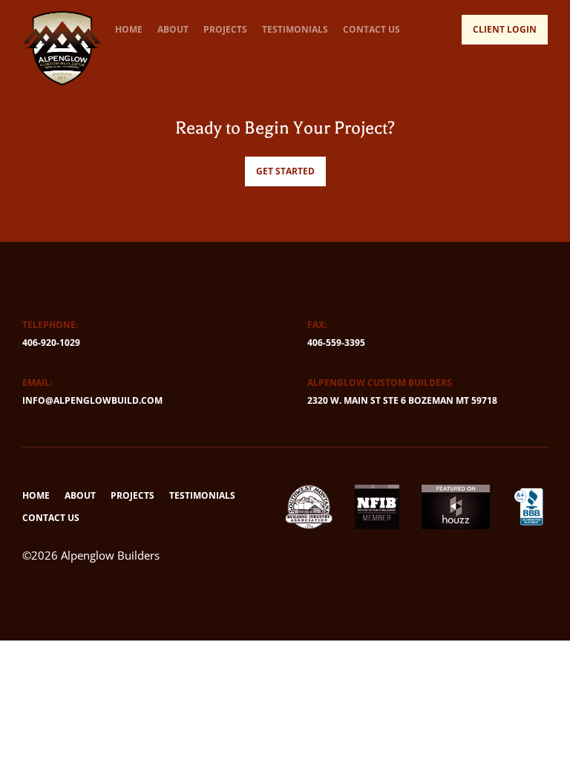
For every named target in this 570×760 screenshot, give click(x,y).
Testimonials (295, 29)
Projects (225, 29)
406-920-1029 (51, 342)
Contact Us (371, 29)
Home (128, 29)
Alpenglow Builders (110, 555)
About (173, 29)
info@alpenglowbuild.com (92, 400)
